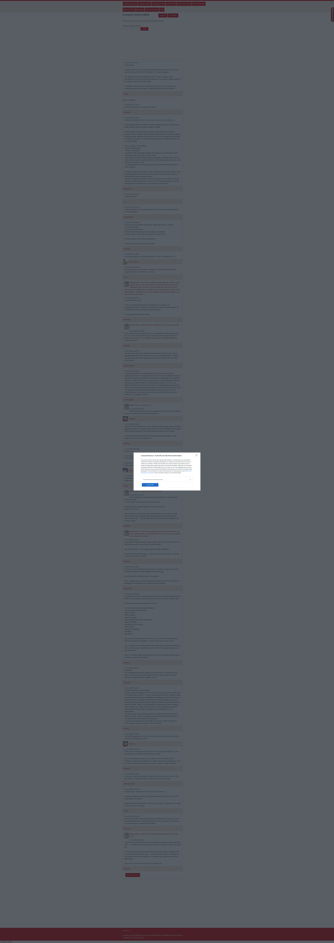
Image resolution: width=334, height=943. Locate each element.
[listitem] (167, 479)
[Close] (197, 455)
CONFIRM (150, 485)
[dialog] (167, 471)
